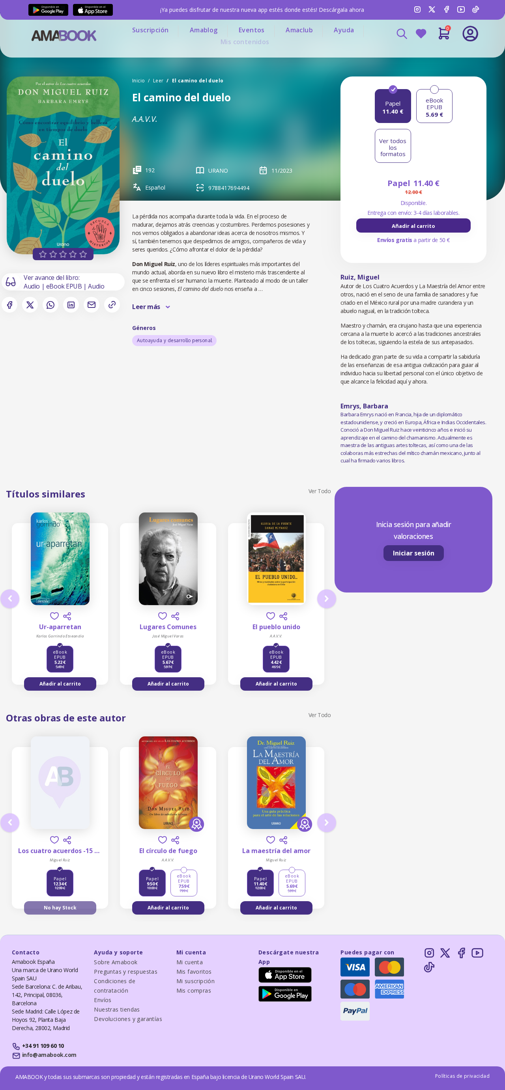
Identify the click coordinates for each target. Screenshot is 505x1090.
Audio (32, 286)
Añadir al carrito (413, 225)
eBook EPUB (65, 286)
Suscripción (150, 30)
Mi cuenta (189, 962)
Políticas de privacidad (462, 1076)
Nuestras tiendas (117, 1009)
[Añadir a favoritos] (54, 616)
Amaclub (299, 30)
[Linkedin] (71, 305)
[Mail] (91, 305)
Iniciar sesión (413, 553)
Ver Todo (320, 491)
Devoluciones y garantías (128, 1019)
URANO (218, 170)
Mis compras (193, 990)
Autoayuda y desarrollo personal (174, 340)
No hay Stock (60, 907)
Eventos (252, 30)
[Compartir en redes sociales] (67, 616)
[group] (413, 225)
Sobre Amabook (115, 962)
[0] (444, 36)
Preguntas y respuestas (125, 971)
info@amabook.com (49, 1054)
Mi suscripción (195, 981)
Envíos (102, 1000)
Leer (158, 80)
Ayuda (344, 30)
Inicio (138, 80)
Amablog (204, 30)
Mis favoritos (194, 971)
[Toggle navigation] (437, 55)
